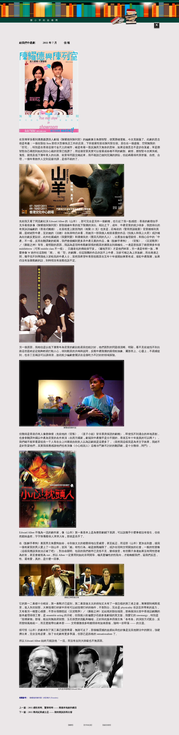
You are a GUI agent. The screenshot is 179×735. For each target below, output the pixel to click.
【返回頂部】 (107, 725)
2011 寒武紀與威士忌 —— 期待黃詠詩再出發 (50, 712)
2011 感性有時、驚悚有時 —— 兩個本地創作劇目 (52, 707)
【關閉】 (70, 725)
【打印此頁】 (88, 725)
